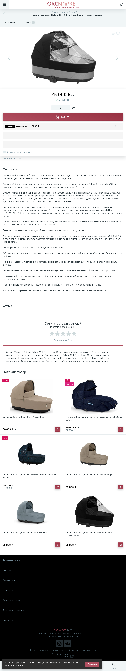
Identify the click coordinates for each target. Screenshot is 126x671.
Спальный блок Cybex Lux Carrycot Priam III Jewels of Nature (29, 476)
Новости (8, 590)
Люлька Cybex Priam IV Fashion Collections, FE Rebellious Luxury (94, 418)
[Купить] (57, 429)
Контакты (8, 620)
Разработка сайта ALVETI (59, 655)
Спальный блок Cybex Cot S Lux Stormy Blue (25, 532)
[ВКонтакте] (67, 643)
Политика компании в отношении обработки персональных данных (63, 650)
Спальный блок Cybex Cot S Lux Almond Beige (89, 474)
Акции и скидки (11, 560)
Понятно (92, 664)
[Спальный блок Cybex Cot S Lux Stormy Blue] (31, 512)
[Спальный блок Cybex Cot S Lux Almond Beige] (94, 454)
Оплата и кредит (12, 600)
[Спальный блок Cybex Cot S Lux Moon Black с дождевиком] (94, 512)
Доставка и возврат (14, 610)
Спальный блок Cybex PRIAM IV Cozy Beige (24, 417)
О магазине (9, 580)
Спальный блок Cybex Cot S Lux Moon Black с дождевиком (89, 534)
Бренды (7, 570)
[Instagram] (59, 643)
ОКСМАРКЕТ (60, 630)
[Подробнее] (120, 429)
